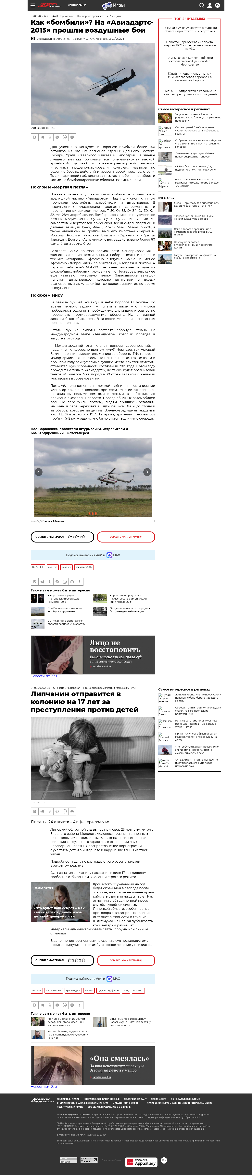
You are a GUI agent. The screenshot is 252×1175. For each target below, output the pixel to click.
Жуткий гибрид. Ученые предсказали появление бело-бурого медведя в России (198, 697)
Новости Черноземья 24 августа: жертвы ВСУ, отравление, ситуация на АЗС (190, 45)
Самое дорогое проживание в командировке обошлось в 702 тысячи (193, 232)
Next (147, 472)
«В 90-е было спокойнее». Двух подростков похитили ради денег (196, 168)
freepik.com (38, 802)
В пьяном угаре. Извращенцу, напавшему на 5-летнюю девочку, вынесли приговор (130, 1022)
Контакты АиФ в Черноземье (102, 1099)
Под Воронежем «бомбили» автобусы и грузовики (65, 610)
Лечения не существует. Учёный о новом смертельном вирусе (195, 155)
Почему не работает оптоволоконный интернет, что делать (193, 245)
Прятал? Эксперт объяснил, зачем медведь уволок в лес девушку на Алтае (196, 736)
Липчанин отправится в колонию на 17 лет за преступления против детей (190, 92)
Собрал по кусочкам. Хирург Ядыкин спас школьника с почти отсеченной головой (198, 143)
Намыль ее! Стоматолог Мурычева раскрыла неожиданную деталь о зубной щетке (196, 723)
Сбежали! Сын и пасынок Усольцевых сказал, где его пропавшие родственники (198, 710)
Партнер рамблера (111, 1160)
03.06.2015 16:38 (40, 16)
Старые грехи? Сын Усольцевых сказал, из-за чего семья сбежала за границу (197, 130)
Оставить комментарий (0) (126, 537)
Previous (39, 472)
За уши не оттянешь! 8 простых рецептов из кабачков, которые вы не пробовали (198, 117)
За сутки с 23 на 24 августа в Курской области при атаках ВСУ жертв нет (190, 29)
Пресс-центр (158, 1099)
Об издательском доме (185, 1099)
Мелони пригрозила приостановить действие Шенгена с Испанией (196, 204)
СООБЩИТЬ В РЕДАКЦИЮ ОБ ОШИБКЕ (109, 1107)
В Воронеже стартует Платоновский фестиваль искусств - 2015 (63, 598)
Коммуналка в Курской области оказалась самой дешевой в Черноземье (190, 61)
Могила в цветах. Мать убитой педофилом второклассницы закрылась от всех (66, 1022)
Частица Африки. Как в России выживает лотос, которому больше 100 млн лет (197, 182)
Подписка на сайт (135, 1099)
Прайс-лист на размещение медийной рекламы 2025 (179, 1103)
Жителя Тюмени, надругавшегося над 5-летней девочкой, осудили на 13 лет (68, 1034)
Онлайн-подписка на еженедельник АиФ (82, 1103)
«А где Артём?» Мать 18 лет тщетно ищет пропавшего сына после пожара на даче (196, 762)
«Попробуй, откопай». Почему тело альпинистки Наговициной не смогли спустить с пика (197, 749)
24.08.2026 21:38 (40, 687)
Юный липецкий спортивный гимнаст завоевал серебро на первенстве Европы (190, 77)
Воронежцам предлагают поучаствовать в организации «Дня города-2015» (128, 598)
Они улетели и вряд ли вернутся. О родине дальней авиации (130, 610)
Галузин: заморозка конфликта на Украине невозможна (195, 256)
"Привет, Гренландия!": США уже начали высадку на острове (194, 217)
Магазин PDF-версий (125, 1103)
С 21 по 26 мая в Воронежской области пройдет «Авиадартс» (66, 622)
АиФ (52, 127)
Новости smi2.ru (44, 676)
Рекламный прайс (68, 1099)
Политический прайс (70, 1107)
